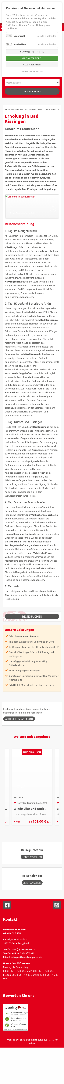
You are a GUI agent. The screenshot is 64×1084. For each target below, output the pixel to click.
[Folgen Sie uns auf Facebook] (7, 906)
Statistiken (20, 44)
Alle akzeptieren (32, 58)
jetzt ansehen (32, 882)
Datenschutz (37, 71)
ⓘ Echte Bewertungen (20, 1030)
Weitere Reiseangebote (19, 718)
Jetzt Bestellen (32, 856)
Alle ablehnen (32, 64)
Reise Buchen (32, 616)
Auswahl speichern (32, 51)
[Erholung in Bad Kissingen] (32, 206)
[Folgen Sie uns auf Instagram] (57, 906)
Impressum (26, 71)
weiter (53, 209)
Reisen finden (32, 91)
